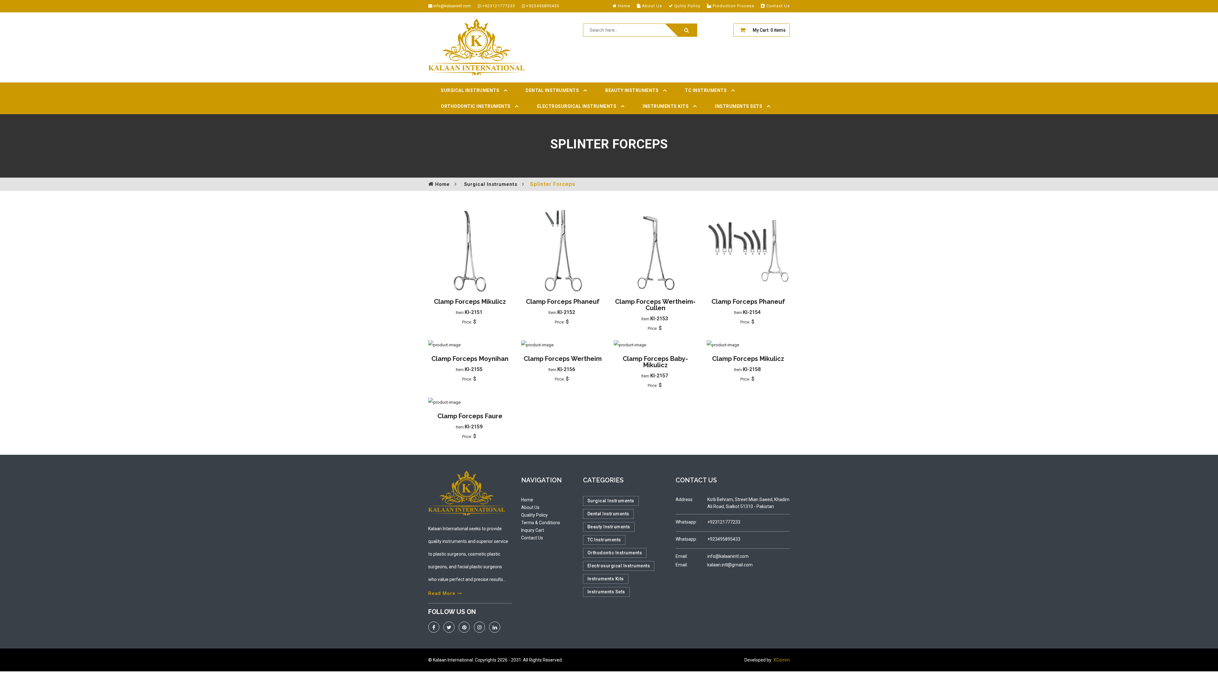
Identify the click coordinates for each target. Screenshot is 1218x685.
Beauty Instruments (631, 90)
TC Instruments (706, 90)
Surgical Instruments (470, 90)
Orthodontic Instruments (476, 106)
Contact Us (532, 537)
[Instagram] (479, 627)
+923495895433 (542, 5)
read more (441, 593)
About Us (530, 507)
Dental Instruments (552, 90)
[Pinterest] (464, 627)
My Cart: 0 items (769, 30)
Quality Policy (534, 515)
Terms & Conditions (540, 522)
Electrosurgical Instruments (577, 106)
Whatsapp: (686, 522)
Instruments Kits (666, 106)
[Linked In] (494, 627)
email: (682, 556)
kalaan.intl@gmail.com (730, 564)
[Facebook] (433, 627)
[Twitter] (449, 627)
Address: (684, 499)
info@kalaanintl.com (452, 5)
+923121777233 (498, 5)
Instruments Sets (738, 106)
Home (527, 499)
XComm (781, 659)
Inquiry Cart (532, 530)
